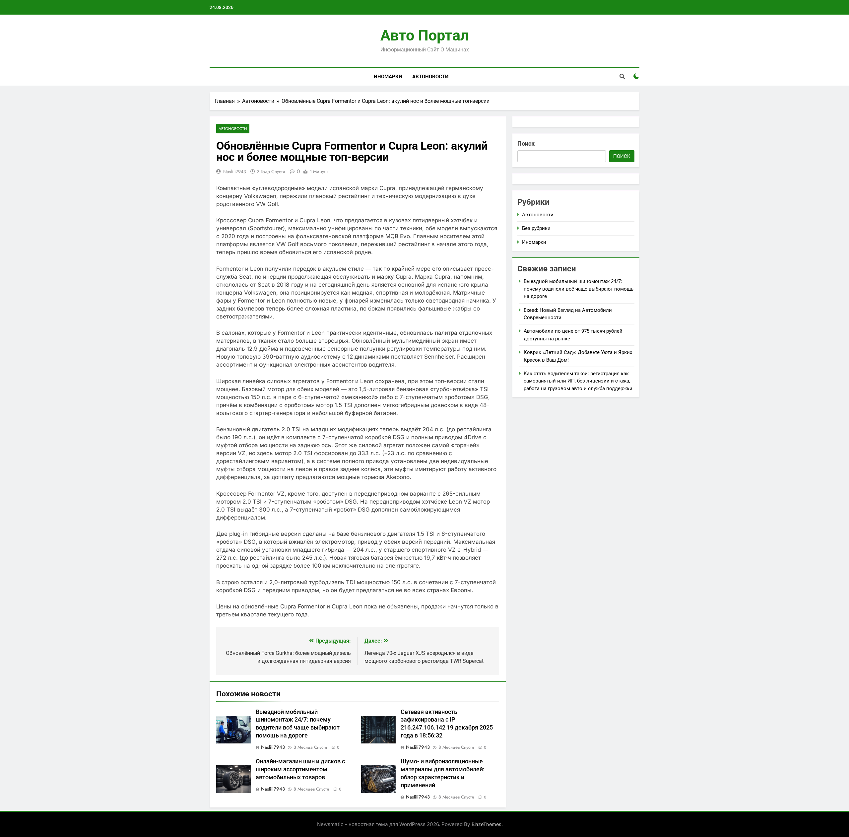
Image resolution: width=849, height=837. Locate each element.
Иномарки (388, 77)
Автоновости (430, 77)
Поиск (526, 143)
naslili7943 (234, 171)
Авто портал (424, 35)
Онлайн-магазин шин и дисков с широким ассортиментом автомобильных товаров (300, 769)
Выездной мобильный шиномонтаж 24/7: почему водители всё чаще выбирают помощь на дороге (578, 288)
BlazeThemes (486, 824)
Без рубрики (536, 228)
